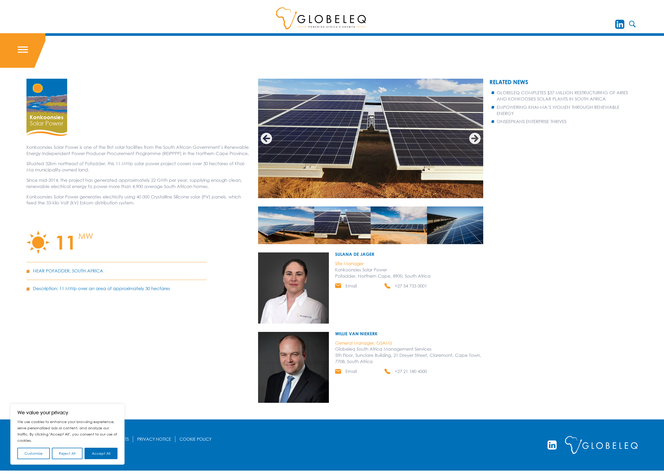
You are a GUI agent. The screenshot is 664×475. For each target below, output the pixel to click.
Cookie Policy (195, 439)
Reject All (67, 453)
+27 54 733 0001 (411, 286)
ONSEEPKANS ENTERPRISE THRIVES (531, 121)
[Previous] (266, 138)
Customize (33, 453)
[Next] (475, 138)
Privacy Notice (154, 439)
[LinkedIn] (619, 24)
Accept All (101, 453)
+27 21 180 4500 (411, 371)
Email (351, 286)
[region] (67, 434)
